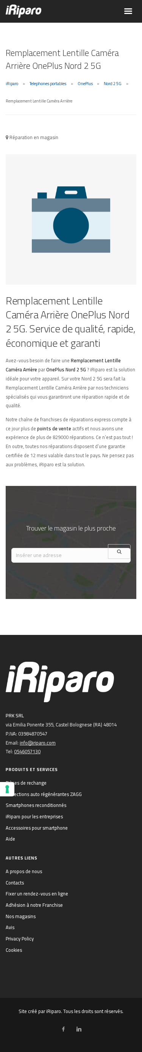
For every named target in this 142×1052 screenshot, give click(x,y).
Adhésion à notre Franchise (34, 904)
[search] (119, 551)
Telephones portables (48, 83)
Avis (10, 927)
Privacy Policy (20, 938)
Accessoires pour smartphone (37, 827)
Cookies (14, 949)
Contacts (15, 882)
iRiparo (12, 83)
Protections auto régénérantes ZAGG (44, 794)
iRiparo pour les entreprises (34, 816)
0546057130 (27, 751)
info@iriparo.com (38, 742)
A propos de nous (24, 871)
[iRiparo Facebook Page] (63, 1029)
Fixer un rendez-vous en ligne (37, 893)
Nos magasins (21, 916)
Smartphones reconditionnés (36, 805)
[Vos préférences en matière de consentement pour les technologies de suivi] (7, 789)
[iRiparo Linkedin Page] (78, 1029)
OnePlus (85, 83)
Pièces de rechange (26, 782)
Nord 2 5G (113, 83)
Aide (10, 838)
